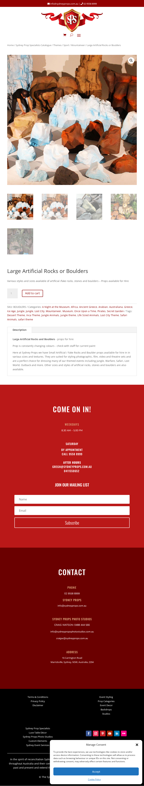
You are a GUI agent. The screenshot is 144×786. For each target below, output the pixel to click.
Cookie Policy (94, 779)
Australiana (116, 307)
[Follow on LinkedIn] (117, 733)
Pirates (101, 311)
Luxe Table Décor (38, 732)
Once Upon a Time (85, 311)
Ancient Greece (88, 307)
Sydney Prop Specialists (37, 728)
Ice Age (11, 311)
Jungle (20, 311)
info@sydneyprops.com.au (64, 3)
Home (10, 45)
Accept (96, 771)
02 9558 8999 (90, 3)
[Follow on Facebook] (88, 733)
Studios (106, 713)
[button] (137, 745)
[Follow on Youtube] (110, 733)
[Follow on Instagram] (96, 733)
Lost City (39, 311)
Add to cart (32, 293)
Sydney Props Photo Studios (38, 736)
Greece (128, 307)
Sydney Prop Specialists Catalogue (33, 45)
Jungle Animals (50, 315)
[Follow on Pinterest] (103, 733)
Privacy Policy (38, 701)
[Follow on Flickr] (124, 733)
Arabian (103, 307)
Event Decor (106, 705)
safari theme (25, 319)
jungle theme (68, 315)
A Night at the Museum (56, 307)
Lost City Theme (109, 315)
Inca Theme (33, 315)
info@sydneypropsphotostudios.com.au (72, 631)
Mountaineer (78, 45)
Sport (66, 45)
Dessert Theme (16, 315)
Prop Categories (106, 701)
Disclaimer (37, 705)
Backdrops (106, 709)
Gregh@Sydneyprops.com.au (72, 467)
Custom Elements (38, 740)
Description (20, 329)
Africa (74, 307)
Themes (57, 45)
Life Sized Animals (88, 315)
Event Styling (106, 697)
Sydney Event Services (37, 745)
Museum (68, 311)
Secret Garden (115, 311)
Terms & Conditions (38, 697)
